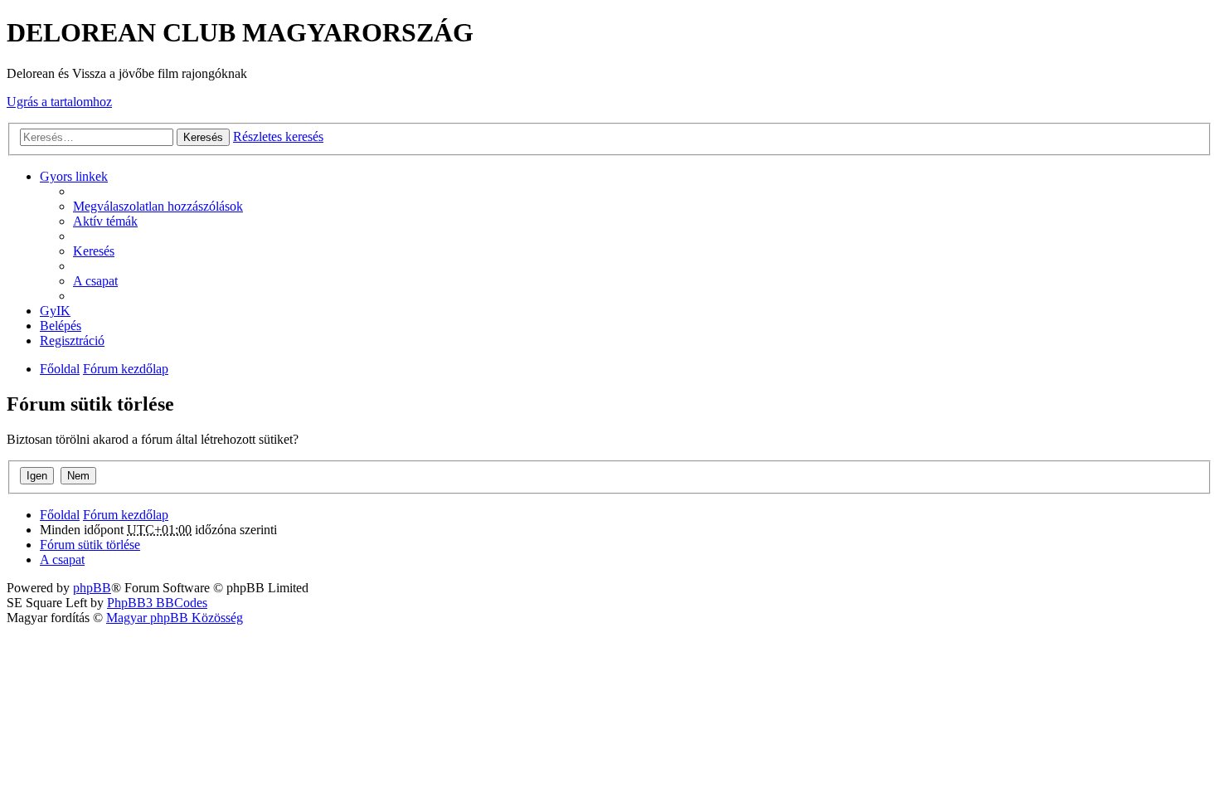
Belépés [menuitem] (60, 326)
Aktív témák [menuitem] (105, 221)
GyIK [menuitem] (55, 311)
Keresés (203, 137)
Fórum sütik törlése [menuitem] (90, 545)
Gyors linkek (74, 176)
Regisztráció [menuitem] (72, 340)
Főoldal (60, 369)
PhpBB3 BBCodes (157, 603)
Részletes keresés (278, 136)
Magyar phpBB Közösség (174, 618)
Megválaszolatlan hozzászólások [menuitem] (158, 206)
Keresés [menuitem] (93, 251)
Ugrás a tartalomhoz (59, 102)
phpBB (92, 588)
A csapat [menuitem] (95, 281)
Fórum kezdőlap (125, 369)
